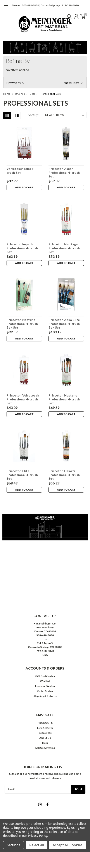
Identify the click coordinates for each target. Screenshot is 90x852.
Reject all (36, 845)
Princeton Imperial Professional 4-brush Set (22, 248)
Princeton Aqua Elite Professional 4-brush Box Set (64, 323)
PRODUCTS (45, 722)
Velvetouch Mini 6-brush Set (21, 170)
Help (45, 742)
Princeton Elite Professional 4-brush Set (22, 474)
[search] (68, 16)
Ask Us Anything (45, 747)
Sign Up (50, 686)
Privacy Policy (37, 835)
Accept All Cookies (68, 845)
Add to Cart (24, 187)
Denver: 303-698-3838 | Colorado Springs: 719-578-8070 (45, 5)
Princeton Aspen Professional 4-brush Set (64, 172)
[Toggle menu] (6, 7)
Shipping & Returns (45, 696)
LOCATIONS (45, 727)
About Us (45, 737)
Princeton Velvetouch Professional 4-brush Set (23, 399)
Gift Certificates (45, 676)
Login (38, 686)
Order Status (45, 691)
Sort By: (33, 115)
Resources (45, 732)
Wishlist (45, 681)
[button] (45, 82)
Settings (13, 845)
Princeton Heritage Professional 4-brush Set (64, 248)
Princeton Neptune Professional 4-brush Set (64, 399)
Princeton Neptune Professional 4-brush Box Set (22, 323)
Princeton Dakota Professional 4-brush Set (64, 474)
